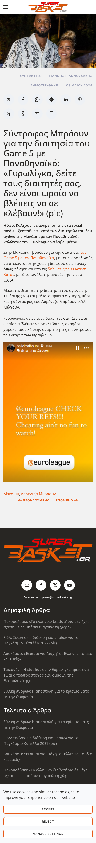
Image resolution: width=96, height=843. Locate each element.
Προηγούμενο (36, 500)
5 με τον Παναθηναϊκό (34, 257)
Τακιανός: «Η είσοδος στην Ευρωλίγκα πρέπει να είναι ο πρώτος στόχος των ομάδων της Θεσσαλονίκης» (46, 675)
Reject (48, 821)
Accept (48, 809)
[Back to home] (48, 7)
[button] (5, 7)
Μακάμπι (11, 493)
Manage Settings (48, 834)
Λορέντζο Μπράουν (38, 493)
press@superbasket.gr (57, 597)
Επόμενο (64, 500)
